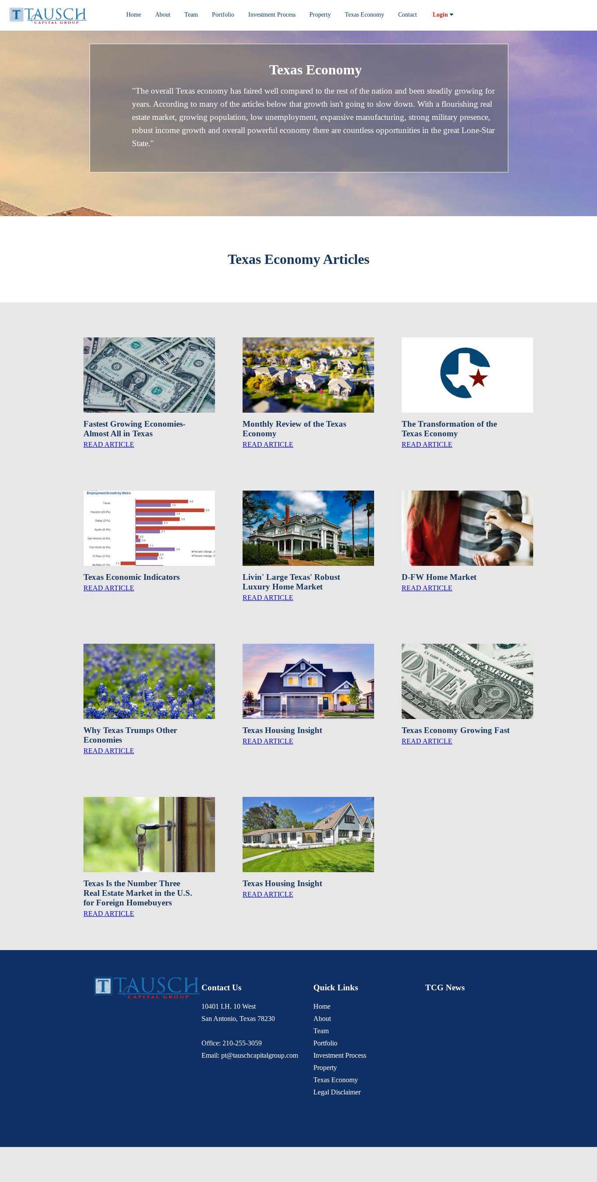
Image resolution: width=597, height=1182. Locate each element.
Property (320, 14)
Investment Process (271, 14)
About (162, 14)
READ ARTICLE (108, 444)
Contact (407, 14)
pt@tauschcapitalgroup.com (259, 1055)
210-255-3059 (242, 1043)
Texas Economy (364, 14)
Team (191, 14)
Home (133, 14)
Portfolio (223, 14)
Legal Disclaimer (337, 1092)
